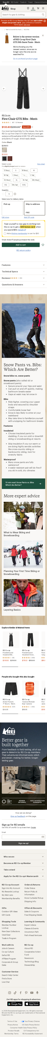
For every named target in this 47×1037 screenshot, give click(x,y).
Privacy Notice (13, 1025)
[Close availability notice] (43, 35)
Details (21, 230)
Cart (38, 8)
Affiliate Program (9, 958)
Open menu (43, 8)
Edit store (5, 217)
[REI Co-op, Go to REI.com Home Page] (5, 8)
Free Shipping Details (33, 915)
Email (4, 832)
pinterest (26, 993)
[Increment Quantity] (15, 194)
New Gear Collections (11, 931)
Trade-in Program (9, 938)
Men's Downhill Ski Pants (13, 29)
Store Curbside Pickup (33, 898)
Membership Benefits (11, 898)
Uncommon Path (31, 932)
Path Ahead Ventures (33, 935)
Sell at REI (6, 955)
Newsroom (29, 958)
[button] (23, 88)
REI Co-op (6, 115)
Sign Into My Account (11, 888)
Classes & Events (31, 928)
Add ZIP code (29, 217)
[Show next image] (43, 89)
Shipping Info (30, 901)
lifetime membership (19, 233)
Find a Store (7, 978)
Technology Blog (31, 961)
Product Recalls (13, 1031)
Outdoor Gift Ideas (10, 911)
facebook (21, 993)
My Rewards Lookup (10, 891)
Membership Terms (11, 1034)
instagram (10, 993)
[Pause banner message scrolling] (44, 21)
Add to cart (21, 245)
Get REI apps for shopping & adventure (23, 999)
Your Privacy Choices (32, 1021)
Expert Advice (30, 925)
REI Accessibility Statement (33, 1034)
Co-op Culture (8, 952)
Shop (13, 8)
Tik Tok (15, 993)
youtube (32, 993)
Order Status (29, 888)
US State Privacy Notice (30, 1025)
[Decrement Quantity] (3, 194)
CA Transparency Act (31, 1031)
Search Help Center (10, 975)
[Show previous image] (4, 89)
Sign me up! (23, 843)
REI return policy (23, 250)
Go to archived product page (25, 59)
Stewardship (29, 965)
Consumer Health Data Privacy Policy (23, 1028)
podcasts (37, 993)
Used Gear (6, 935)
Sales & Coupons (31, 911)
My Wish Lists (7, 895)
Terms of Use (12, 1021)
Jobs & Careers (8, 948)
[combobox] (23, 14)
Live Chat (6, 982)
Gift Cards (6, 915)
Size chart (41, 164)
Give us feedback (17, 816)
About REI (28, 948)
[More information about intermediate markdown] (32, 127)
